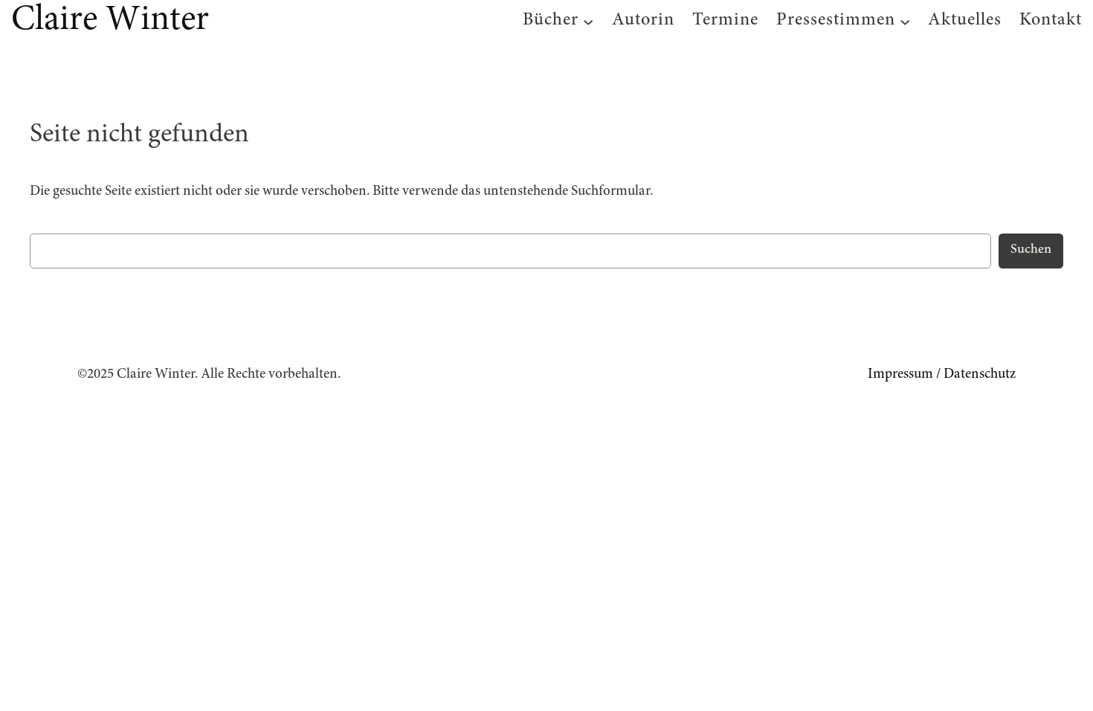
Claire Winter (110, 21)
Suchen (1030, 250)
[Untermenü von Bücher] (588, 21)
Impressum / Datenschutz (942, 374)
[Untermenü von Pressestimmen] (905, 21)
